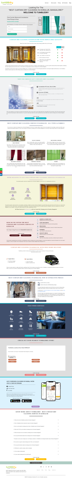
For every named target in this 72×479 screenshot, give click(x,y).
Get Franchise (65, 2)
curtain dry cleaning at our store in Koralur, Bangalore (51, 290)
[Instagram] (46, 467)
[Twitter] (49, 467)
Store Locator (53, 2)
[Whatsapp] (44, 467)
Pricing (59, 2)
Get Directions (12, 359)
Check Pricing (35, 359)
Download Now (35, 406)
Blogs (70, 2)
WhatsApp (35, 361)
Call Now (12, 361)
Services (46, 2)
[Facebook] (41, 467)
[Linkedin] (51, 467)
